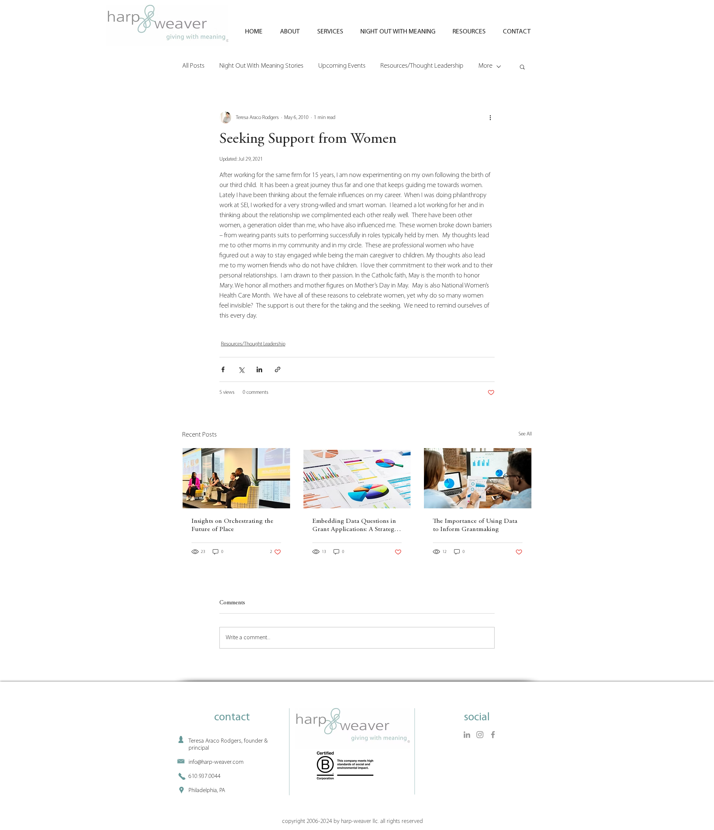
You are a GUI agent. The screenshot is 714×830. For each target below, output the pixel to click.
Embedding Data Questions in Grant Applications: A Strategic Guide (355, 526)
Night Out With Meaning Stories (261, 66)
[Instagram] (480, 734)
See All (525, 434)
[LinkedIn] (467, 734)
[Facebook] (493, 734)
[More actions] (490, 117)
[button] (522, 67)
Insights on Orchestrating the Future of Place (232, 525)
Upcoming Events (342, 66)
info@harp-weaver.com (216, 762)
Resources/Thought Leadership (421, 66)
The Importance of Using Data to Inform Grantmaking (475, 525)
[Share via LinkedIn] (259, 369)
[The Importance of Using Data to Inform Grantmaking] (477, 478)
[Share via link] (277, 369)
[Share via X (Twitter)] (241, 369)
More (485, 66)
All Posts (193, 66)
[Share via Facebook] (222, 369)
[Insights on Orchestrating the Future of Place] (236, 478)
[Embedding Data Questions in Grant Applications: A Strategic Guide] (357, 478)
